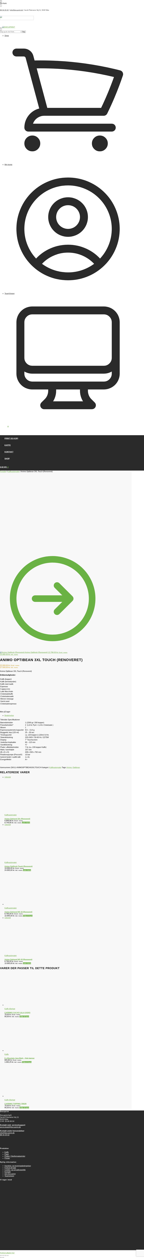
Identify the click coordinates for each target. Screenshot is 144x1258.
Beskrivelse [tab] (9, 715)
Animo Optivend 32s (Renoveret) (17, 819)
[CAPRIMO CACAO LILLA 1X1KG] (54, 989)
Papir (6, 1154)
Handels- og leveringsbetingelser (17, 1166)
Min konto (8, 165)
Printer (7, 1158)
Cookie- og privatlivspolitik (15, 1170)
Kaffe (6, 1054)
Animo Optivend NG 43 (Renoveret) (18, 959)
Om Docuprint (10, 1174)
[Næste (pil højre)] (3, 1257)
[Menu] (1, 27)
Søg (23, 32)
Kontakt (7, 1172)
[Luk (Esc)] (8, 1255)
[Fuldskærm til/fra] (3, 1255)
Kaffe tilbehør (9, 1009)
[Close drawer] (1, 5)
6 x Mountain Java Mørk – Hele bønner (19, 1058)
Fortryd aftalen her (7, 1253)
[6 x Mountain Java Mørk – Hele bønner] (54, 1035)
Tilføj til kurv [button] (28, 916)
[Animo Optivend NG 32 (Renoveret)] (54, 888)
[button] (4, 427)
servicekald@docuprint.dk (10, 1127)
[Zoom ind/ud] (1, 1255)
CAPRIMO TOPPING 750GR (15, 1104)
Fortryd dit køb (10, 1168)
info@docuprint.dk (16, 10)
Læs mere (26, 823)
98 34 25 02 (4, 10)
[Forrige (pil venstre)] (1, 1257)
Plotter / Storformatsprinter (14, 1156)
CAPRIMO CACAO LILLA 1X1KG (17, 1013)
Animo (69, 767)
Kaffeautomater (13, 471)
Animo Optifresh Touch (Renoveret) (18, 866)
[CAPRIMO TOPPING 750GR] (54, 1080)
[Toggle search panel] (1, 29)
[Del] (5, 1255)
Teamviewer (9, 1176)
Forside (3, 471)
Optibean (76, 767)
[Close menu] (1, 1)
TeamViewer (9, 293)
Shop (6, 36)
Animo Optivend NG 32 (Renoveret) (18, 912)
